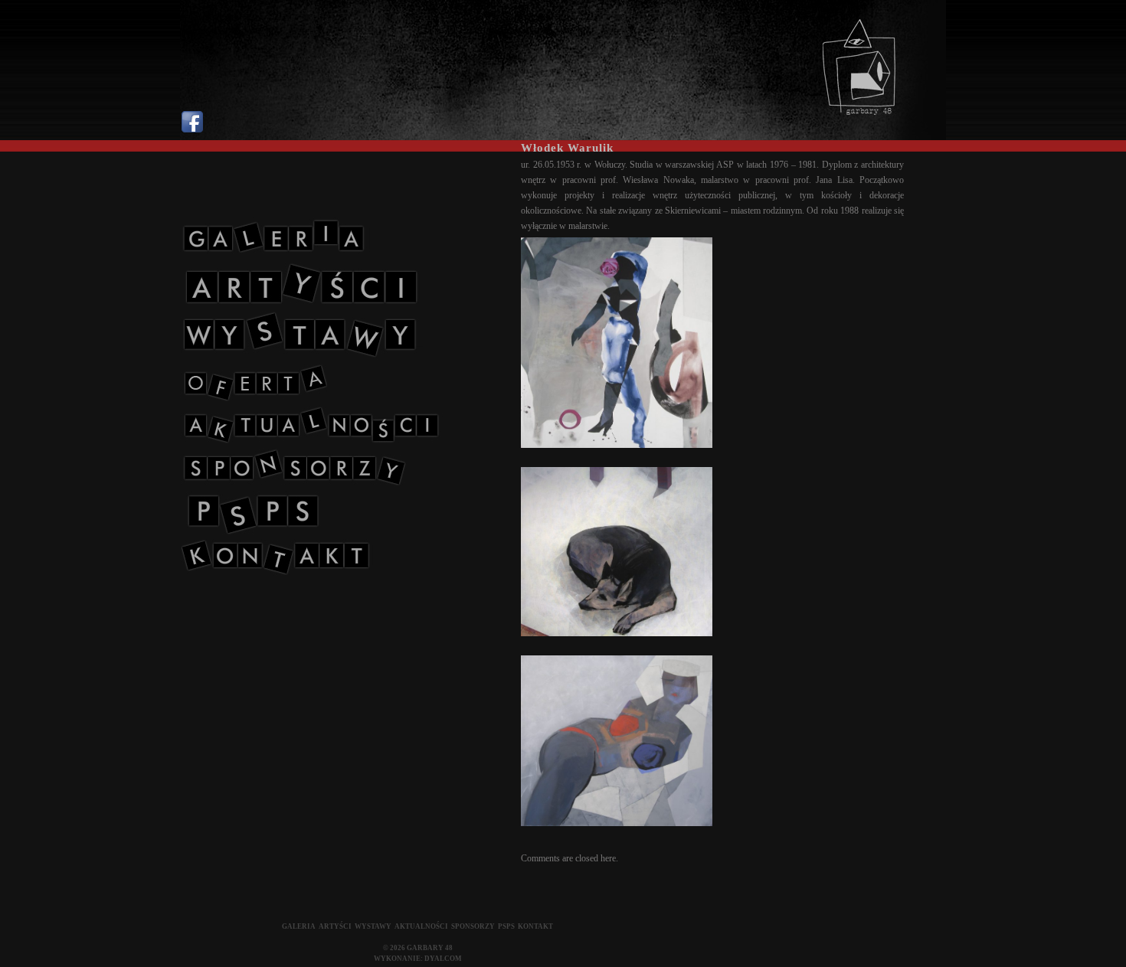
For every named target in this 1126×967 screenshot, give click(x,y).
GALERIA (299, 926)
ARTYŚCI (335, 926)
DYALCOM (443, 958)
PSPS (506, 926)
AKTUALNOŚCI (421, 926)
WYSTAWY (373, 926)
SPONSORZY (473, 926)
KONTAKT (535, 926)
